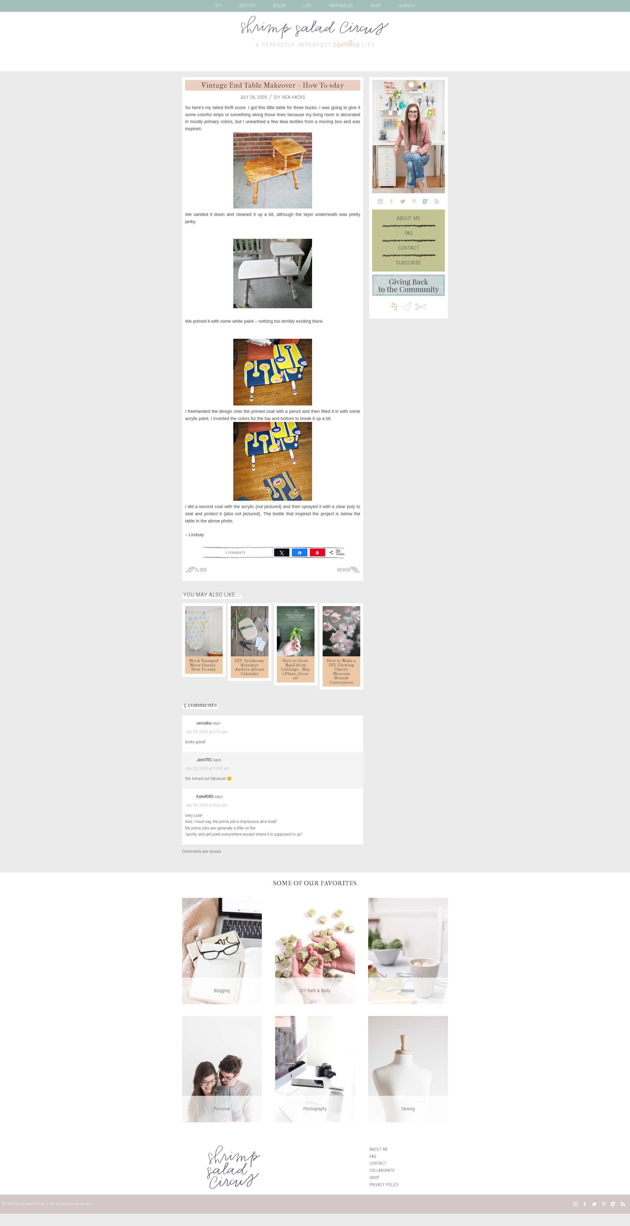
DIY (218, 5)
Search (407, 5)
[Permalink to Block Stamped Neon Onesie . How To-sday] (204, 631)
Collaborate (382, 1170)
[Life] (222, 1068)
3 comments (235, 552)
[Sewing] (408, 1068)
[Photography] (315, 1068)
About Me (408, 218)
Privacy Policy (384, 1184)
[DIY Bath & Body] (315, 950)
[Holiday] (408, 950)
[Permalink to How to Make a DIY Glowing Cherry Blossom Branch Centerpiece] (341, 631)
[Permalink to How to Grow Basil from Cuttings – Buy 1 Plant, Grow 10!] (296, 631)
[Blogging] (222, 950)
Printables (341, 5)
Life (307, 5)
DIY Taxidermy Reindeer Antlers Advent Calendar (250, 667)
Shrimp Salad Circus (29, 1204)
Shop (376, 5)
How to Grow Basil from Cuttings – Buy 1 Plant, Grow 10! (295, 669)
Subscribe (408, 263)
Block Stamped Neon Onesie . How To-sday (203, 665)
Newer (344, 569)
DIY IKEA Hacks (289, 97)
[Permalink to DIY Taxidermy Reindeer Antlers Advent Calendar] (249, 631)
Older (201, 569)
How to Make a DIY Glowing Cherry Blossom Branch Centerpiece (341, 671)
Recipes (247, 5)
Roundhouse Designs (76, 1204)
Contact (408, 248)
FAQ (409, 233)
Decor (279, 5)
